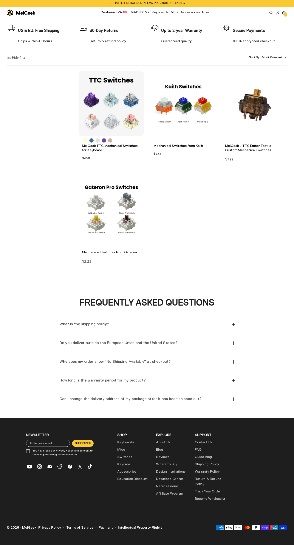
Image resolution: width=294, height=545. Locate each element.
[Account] (277, 12)
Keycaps (123, 464)
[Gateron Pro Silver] (97, 246)
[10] (228, 140)
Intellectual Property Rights (140, 527)
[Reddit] (59, 466)
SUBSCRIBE (83, 443)
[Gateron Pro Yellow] (104, 246)
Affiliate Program (169, 493)
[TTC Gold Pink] (85, 140)
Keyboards (125, 442)
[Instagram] (39, 466)
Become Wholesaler (210, 499)
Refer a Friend (167, 486)
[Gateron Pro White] (91, 246)
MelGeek (29, 527)
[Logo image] (21, 12)
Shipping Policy (207, 464)
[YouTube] (29, 466)
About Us (163, 442)
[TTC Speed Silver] (91, 140)
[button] (271, 12)
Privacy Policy (49, 527)
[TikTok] (90, 466)
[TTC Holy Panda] (110, 140)
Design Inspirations (171, 471)
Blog (159, 450)
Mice (121, 450)
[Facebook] (70, 466)
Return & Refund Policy (208, 481)
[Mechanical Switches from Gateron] (111, 210)
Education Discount (132, 479)
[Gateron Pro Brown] (85, 246)
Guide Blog (203, 457)
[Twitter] (80, 466)
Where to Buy (166, 464)
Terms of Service (79, 527)
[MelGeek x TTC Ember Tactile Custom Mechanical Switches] (254, 103)
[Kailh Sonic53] (175, 140)
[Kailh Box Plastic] (169, 140)
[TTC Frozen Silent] (97, 140)
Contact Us (203, 442)
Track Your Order (208, 491)
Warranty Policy (207, 471)
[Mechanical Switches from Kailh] (183, 103)
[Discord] (49, 466)
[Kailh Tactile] (163, 140)
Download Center (169, 479)
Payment (106, 527)
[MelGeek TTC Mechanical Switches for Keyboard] (111, 103)
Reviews (162, 457)
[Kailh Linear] (156, 140)
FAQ (198, 450)
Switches (124, 457)
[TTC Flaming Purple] (104, 140)
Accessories (126, 471)
